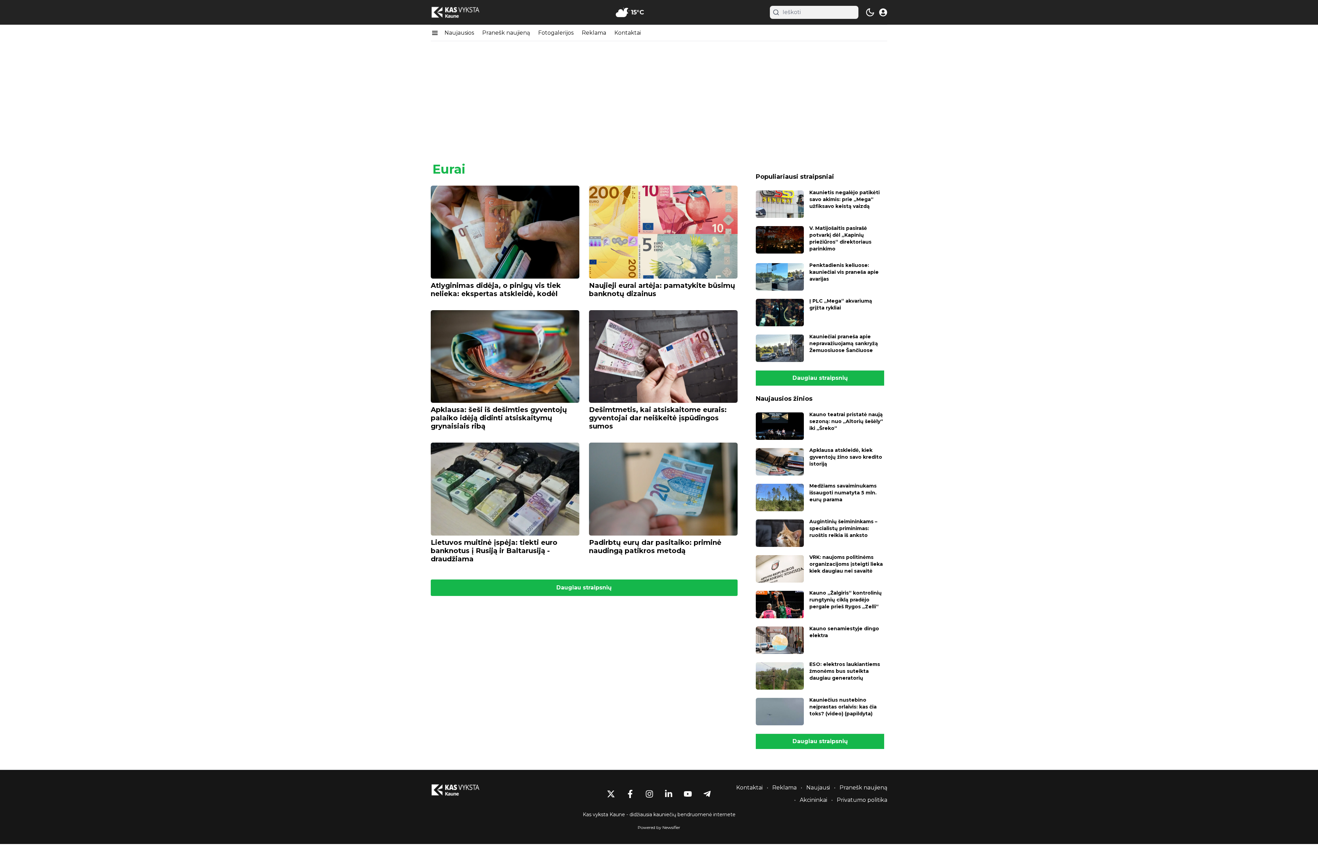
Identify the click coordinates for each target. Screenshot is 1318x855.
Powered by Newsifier (659, 827)
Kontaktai (627, 33)
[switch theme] (870, 12)
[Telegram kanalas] (707, 794)
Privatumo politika (862, 800)
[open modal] (883, 12)
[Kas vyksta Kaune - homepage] (462, 12)
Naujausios (459, 33)
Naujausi (818, 787)
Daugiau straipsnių (584, 587)
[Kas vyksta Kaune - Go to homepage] (462, 790)
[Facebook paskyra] (630, 794)
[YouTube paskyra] (688, 794)
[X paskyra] (611, 794)
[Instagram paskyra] (649, 794)
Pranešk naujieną (506, 33)
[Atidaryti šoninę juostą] (435, 33)
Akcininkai (813, 800)
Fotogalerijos (556, 33)
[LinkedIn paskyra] (668, 794)
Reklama (594, 33)
